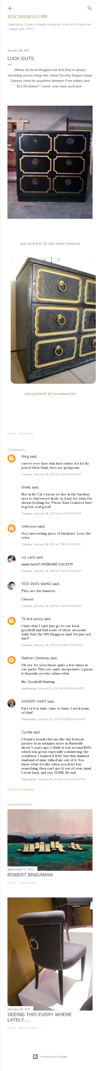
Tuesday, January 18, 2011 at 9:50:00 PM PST (51, 606)
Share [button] (11, 433)
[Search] (90, 7)
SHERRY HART (33, 701)
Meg (25, 456)
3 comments (27, 882)
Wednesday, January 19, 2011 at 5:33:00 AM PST (53, 688)
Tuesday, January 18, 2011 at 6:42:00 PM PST (51, 513)
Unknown (29, 526)
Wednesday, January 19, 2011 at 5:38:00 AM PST (53, 719)
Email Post (26, 433)
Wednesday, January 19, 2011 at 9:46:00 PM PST (53, 779)
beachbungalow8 (27, 16)
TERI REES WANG (36, 584)
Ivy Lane (28, 557)
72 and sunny (32, 619)
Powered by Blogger (53, 1056)
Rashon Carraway (35, 658)
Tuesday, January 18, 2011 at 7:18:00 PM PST (51, 544)
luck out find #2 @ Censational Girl (50, 394)
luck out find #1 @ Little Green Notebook (50, 243)
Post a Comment (20, 789)
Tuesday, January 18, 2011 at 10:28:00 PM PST (52, 645)
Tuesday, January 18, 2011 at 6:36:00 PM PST (51, 474)
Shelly (26, 487)
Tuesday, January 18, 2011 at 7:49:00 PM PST (51, 571)
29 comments (28, 1027)
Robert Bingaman (30, 874)
